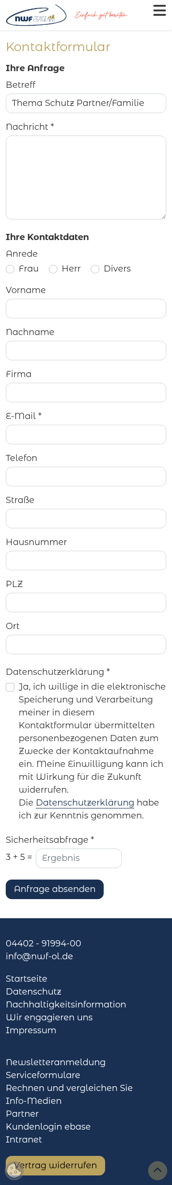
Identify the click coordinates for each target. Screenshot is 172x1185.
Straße (20, 500)
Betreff (20, 85)
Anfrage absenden (55, 889)
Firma (19, 374)
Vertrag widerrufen (55, 1165)
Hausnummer (36, 542)
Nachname (30, 332)
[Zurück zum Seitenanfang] (157, 1170)
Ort (13, 626)
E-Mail (24, 416)
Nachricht (30, 127)
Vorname (26, 290)
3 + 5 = (19, 857)
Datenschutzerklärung (85, 802)
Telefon (21, 458)
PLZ (14, 584)
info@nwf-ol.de (39, 956)
